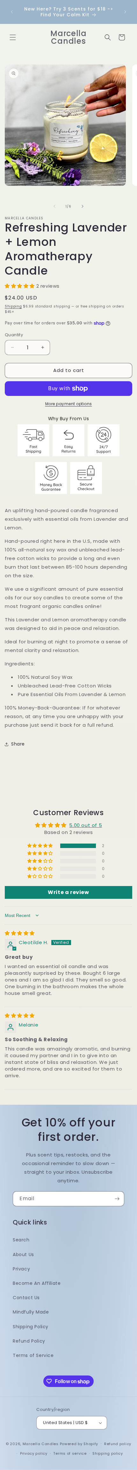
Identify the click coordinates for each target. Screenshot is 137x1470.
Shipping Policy (30, 1326)
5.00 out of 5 (85, 825)
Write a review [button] (68, 892)
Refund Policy (29, 1341)
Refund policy (117, 1443)
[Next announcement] (125, 12)
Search (21, 1240)
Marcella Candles (41, 1443)
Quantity (14, 335)
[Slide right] (83, 206)
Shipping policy (107, 1453)
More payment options (68, 403)
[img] (20, 933)
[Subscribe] (117, 1198)
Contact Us (26, 1297)
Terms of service (69, 1453)
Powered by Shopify (79, 1443)
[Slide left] (54, 206)
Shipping (13, 306)
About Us (23, 1254)
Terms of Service (33, 1355)
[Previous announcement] (12, 12)
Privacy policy (33, 1453)
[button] (13, 37)
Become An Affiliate (37, 1283)
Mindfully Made (31, 1312)
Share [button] (18, 744)
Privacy (21, 1269)
